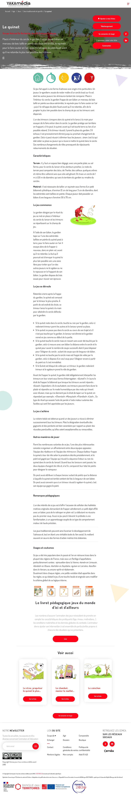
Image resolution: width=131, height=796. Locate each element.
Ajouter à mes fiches (107, 18)
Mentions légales (53, 754)
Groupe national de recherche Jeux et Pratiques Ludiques (29, 33)
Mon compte (68, 754)
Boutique (82, 740)
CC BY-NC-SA (39, 774)
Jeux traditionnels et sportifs (33, 11)
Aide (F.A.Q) (83, 754)
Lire (65, 639)
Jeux (19, 11)
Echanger (50, 740)
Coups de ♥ (51, 735)
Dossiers (66, 740)
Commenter (106, 46)
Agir (13, 11)
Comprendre (84, 735)
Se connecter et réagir (107, 34)
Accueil (7, 11)
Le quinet (48, 11)
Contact (50, 747)
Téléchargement (107, 26)
